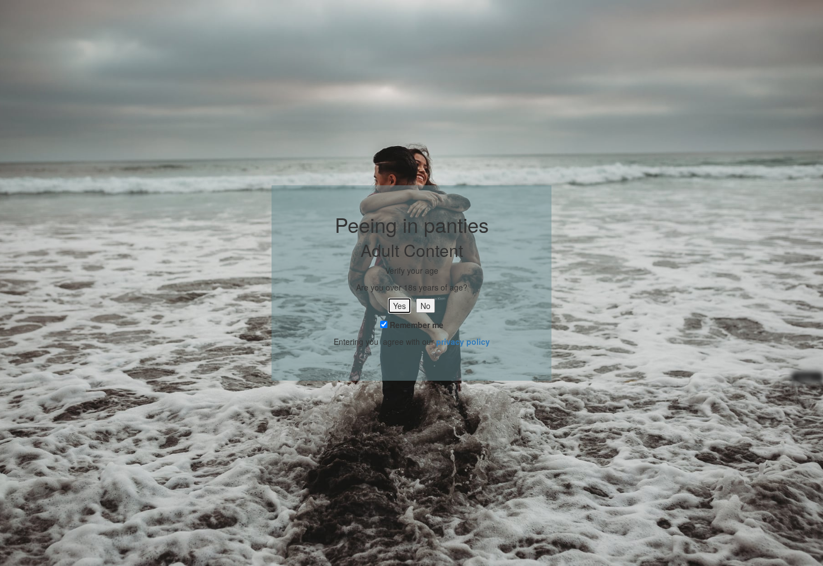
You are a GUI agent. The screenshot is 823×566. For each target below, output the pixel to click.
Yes (399, 305)
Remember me (415, 324)
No (425, 305)
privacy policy (463, 341)
